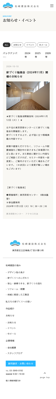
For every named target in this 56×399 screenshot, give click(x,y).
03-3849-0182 (14, 370)
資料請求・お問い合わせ (20, 363)
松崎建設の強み (13, 265)
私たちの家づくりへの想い (19, 301)
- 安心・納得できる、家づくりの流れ (24, 283)
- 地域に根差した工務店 (17, 294)
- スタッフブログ (14, 353)
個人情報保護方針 (13, 380)
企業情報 (10, 340)
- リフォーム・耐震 (15, 288)
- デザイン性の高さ (15, 272)
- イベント (11, 328)
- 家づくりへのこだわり (17, 277)
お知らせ (10, 315)
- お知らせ (11, 322)
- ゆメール (11, 333)
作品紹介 (10, 308)
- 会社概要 (11, 347)
